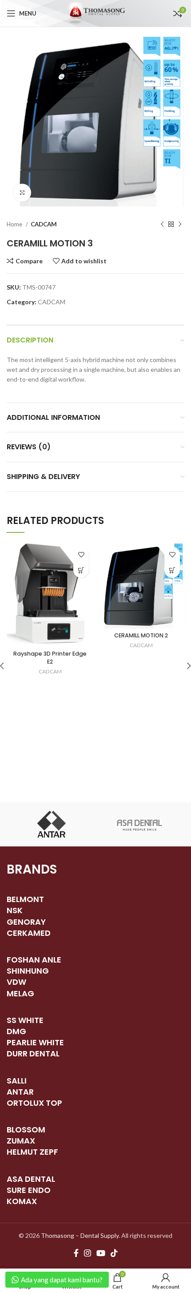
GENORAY (26, 921)
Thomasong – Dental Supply (80, 1235)
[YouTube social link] (101, 1253)
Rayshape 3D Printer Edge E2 (50, 657)
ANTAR (20, 1091)
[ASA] (140, 824)
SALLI (17, 1080)
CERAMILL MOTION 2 (141, 635)
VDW (16, 981)
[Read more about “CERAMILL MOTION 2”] (172, 570)
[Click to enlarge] (22, 192)
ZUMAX (21, 1140)
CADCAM (44, 224)
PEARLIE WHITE (35, 1042)
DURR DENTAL (33, 1053)
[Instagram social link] (87, 1253)
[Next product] (179, 224)
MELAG (20, 993)
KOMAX (22, 1201)
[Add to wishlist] (81, 554)
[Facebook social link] (76, 1253)
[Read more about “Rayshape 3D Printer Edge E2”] (81, 570)
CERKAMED (29, 933)
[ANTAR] (51, 824)
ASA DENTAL (31, 1178)
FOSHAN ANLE (34, 959)
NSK (15, 910)
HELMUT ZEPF (32, 1151)
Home (15, 224)
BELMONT (25, 899)
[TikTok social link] (114, 1253)
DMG (16, 1031)
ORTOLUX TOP (34, 1102)
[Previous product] (162, 224)
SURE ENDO (29, 1190)
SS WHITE (25, 1020)
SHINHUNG (28, 970)
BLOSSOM (26, 1129)
